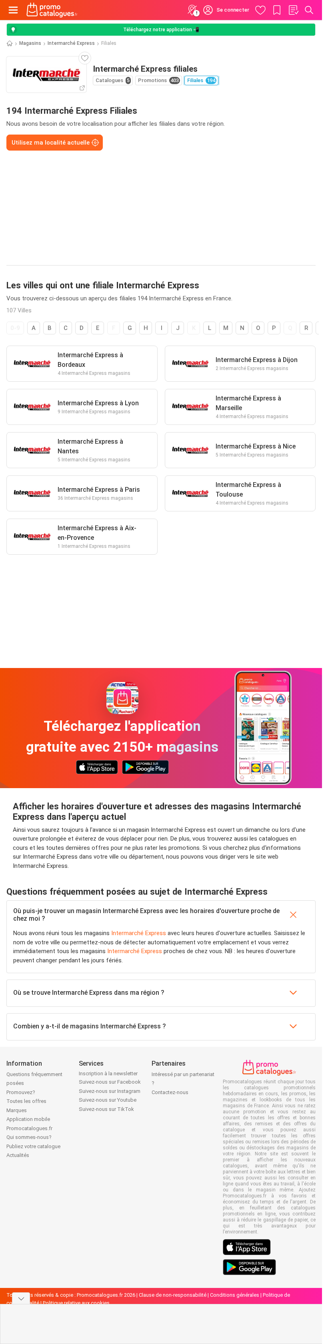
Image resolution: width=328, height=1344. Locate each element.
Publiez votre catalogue (33, 1146)
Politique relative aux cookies (76, 1303)
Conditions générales (234, 1295)
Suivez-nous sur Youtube (107, 1100)
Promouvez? (20, 1092)
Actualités (17, 1155)
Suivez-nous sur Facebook (110, 1082)
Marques (16, 1110)
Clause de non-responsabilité (172, 1295)
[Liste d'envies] (293, 10)
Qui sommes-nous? (29, 1137)
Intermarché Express (71, 43)
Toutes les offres (26, 1101)
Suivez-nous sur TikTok (106, 1109)
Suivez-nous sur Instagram (109, 1091)
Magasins (30, 43)
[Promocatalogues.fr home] (52, 10)
